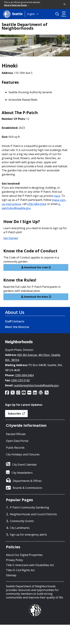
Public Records (15, 447)
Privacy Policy (14, 560)
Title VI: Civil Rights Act (20, 570)
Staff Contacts (14, 321)
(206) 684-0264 (36, 204)
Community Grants (22, 521)
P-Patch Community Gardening (29, 507)
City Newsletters (22, 473)
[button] (65, 4)
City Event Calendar (24, 464)
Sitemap (11, 575)
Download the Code (35, 267)
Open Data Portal (17, 441)
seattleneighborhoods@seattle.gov (36, 385)
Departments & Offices (27, 481)
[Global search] (58, 14)
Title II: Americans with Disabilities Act (30, 565)
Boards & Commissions (27, 488)
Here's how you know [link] (15, 5)
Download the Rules (35, 296)
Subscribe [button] (15, 413)
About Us (14, 312)
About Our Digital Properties (24, 555)
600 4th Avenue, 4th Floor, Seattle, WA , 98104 (33, 357)
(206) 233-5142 (20, 380)
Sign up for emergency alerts (28, 534)
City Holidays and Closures (23, 454)
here (57, 196)
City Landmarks (20, 528)
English (31, 14)
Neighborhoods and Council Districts (33, 514)
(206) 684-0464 (24, 375)
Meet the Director (17, 327)
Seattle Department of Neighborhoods (24, 26)
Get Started (10, 238)
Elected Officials (16, 434)
